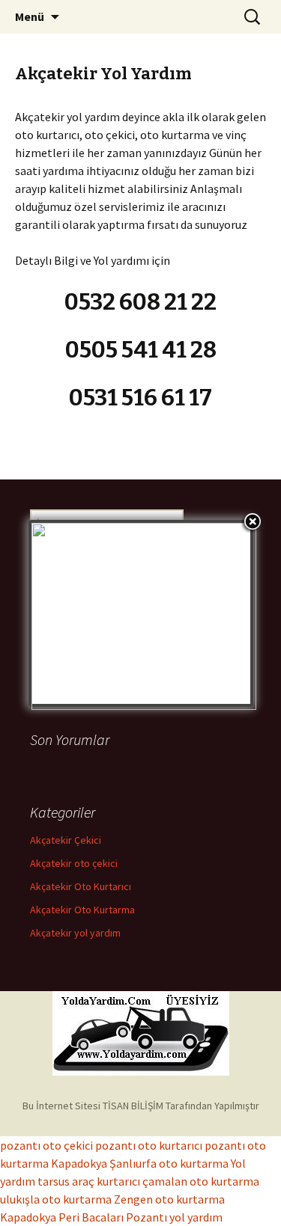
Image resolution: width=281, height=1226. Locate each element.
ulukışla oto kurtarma (56, 1199)
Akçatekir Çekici (65, 840)
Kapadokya (79, 1163)
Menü (29, 16)
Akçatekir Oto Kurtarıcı (80, 886)
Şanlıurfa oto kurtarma (169, 1163)
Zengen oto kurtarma (169, 1199)
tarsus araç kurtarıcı (88, 1181)
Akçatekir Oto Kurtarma (82, 909)
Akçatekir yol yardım (75, 933)
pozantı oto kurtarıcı (148, 1145)
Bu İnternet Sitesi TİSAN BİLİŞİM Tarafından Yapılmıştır (140, 1105)
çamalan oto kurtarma (200, 1181)
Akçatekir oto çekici (74, 863)
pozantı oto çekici (46, 1145)
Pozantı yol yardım (174, 1217)
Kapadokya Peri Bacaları (62, 1217)
